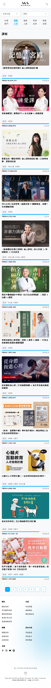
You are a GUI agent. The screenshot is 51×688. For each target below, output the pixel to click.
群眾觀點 (29, 640)
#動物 (10, 484)
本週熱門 (6, 22)
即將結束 (35, 22)
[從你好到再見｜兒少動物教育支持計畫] (25, 505)
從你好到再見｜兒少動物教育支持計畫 (19, 521)
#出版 (17, 257)
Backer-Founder (25, 678)
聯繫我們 (5, 632)
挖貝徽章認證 (7, 610)
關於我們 (5, 606)
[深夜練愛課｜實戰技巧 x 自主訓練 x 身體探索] (25, 97)
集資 (4, 76)
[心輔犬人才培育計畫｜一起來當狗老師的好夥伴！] (25, 460)
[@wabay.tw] (3, 650)
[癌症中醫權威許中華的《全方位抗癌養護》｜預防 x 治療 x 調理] (25, 279)
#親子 (15, 438)
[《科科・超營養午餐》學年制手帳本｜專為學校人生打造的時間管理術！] (25, 415)
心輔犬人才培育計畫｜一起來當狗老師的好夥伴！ (24, 476)
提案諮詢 (5, 636)
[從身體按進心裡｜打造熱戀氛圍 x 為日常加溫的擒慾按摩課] (25, 369)
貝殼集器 (29, 632)
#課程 (10, 76)
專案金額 (45, 22)
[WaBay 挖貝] (10, 650)
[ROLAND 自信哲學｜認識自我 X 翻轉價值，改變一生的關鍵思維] (25, 188)
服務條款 (29, 610)
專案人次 (16, 22)
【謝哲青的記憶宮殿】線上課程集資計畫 (20, 68)
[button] (4, 4)
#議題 (21, 574)
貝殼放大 (29, 636)
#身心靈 (11, 166)
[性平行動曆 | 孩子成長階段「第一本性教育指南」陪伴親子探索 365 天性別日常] (25, 551)
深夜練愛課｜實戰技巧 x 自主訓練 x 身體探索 (22, 113)
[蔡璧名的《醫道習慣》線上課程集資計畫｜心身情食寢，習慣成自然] (25, 143)
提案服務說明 (7, 621)
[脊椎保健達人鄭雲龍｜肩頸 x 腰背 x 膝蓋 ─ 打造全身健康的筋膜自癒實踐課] (25, 324)
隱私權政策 (30, 614)
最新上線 (25, 22)
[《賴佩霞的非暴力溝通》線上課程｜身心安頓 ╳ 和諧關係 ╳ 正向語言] (25, 233)
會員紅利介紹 (7, 618)
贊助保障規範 (7, 614)
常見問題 (29, 606)
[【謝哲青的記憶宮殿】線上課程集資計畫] (25, 52)
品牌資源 (5, 640)
